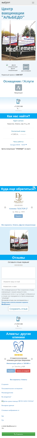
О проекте (5, 384)
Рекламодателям (7, 393)
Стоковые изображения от (10, 410)
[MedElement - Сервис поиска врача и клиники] (6, 2)
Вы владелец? (6, 397)
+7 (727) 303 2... (18, 108)
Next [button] (32, 207)
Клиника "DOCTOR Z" (18, 208)
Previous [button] (5, 207)
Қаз (3, 416)
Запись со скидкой (23, 371)
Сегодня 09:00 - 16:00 (17, 145)
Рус (3, 420)
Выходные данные (8, 405)
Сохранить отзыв (18, 308)
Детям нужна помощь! (26, 401)
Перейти (18, 216)
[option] (18, 207)
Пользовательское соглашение (12, 388)
